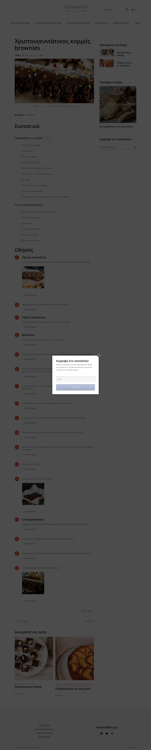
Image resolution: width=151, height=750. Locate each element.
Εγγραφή (75, 387)
